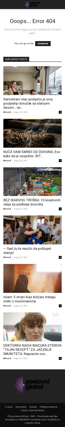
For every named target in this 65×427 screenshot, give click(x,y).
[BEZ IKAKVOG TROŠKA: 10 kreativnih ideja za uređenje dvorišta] (32, 181)
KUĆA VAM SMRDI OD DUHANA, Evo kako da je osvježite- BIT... (31, 154)
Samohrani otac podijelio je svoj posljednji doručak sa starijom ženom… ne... (28, 103)
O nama (8, 406)
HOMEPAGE (43, 43)
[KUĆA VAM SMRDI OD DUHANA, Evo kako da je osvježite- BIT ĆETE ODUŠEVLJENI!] (32, 133)
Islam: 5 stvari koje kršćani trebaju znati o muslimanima (29, 299)
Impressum (21, 406)
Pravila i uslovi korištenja (32, 410)
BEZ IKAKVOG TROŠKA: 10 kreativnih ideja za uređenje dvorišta (31, 202)
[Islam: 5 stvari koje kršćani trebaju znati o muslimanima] (32, 278)
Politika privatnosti (48, 406)
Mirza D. (7, 112)
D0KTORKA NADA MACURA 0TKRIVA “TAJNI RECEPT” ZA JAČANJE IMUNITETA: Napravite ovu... (32, 349)
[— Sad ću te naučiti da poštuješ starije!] (32, 230)
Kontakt (33, 406)
